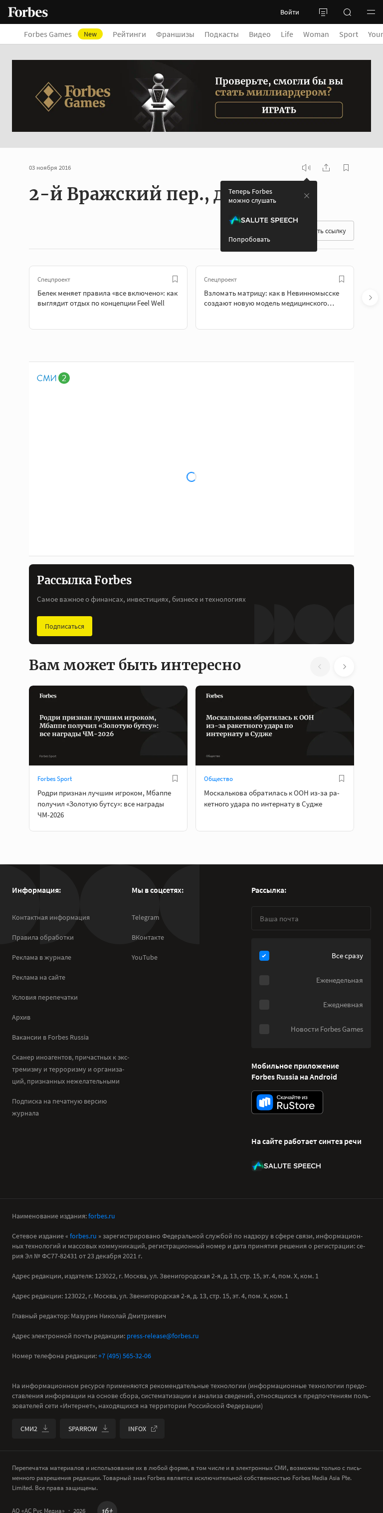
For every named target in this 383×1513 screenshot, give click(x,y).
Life (287, 34)
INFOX (137, 1428)
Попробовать (249, 239)
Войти (289, 11)
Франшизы (175, 34)
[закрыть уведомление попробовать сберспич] (307, 196)
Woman (316, 34)
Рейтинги (129, 34)
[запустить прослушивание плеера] (306, 168)
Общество (218, 778)
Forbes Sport (54, 778)
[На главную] (28, 12)
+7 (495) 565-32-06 (124, 1355)
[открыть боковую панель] (323, 12)
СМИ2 (28, 1428)
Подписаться (64, 626)
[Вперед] (370, 298)
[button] (371, 12)
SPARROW (82, 1428)
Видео (260, 34)
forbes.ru (101, 1215)
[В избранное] (175, 279)
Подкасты (221, 34)
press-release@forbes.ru (163, 1335)
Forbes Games (60, 34)
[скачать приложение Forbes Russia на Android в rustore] (287, 1102)
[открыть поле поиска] (347, 12)
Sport (348, 34)
